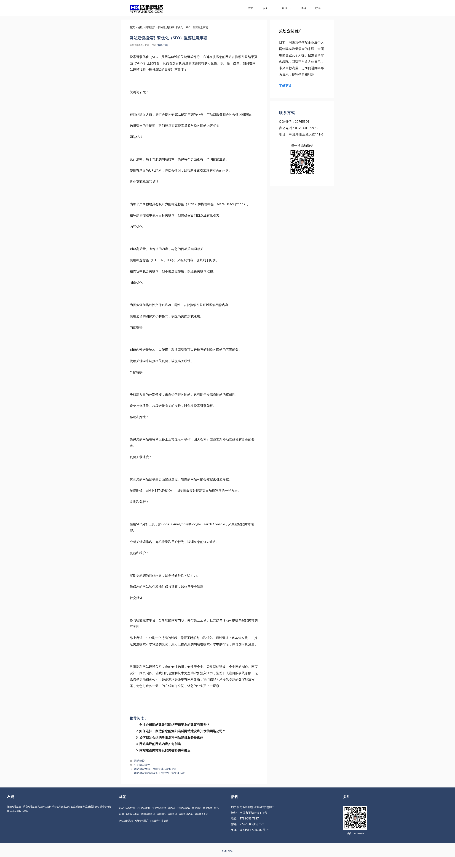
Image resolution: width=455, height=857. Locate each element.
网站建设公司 (201, 814)
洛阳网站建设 (14, 806)
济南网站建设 (30, 806)
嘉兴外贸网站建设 (19, 811)
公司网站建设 (142, 764)
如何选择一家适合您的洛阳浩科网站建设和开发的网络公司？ (182, 731)
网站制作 (161, 814)
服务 (265, 8)
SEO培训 (130, 807)
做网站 (171, 807)
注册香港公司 (92, 806)
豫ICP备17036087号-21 (255, 830)
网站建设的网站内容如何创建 (160, 744)
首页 (250, 8)
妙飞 (216, 807)
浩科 (303, 8)
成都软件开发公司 (61, 806)
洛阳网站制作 (132, 814)
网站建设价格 (186, 814)
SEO (121, 807)
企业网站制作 (143, 807)
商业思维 (196, 807)
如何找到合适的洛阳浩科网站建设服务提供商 (171, 737)
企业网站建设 (159, 807)
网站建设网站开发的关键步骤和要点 (165, 750)
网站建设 (139, 760)
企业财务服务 (78, 806)
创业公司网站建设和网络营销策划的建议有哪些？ (174, 724)
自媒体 (164, 820)
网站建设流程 (126, 820)
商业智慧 (207, 807)
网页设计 (155, 820)
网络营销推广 (142, 820)
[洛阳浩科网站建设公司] (146, 8)
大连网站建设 (44, 806)
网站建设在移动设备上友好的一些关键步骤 (159, 773)
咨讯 (284, 8)
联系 (318, 8)
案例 (121, 814)
